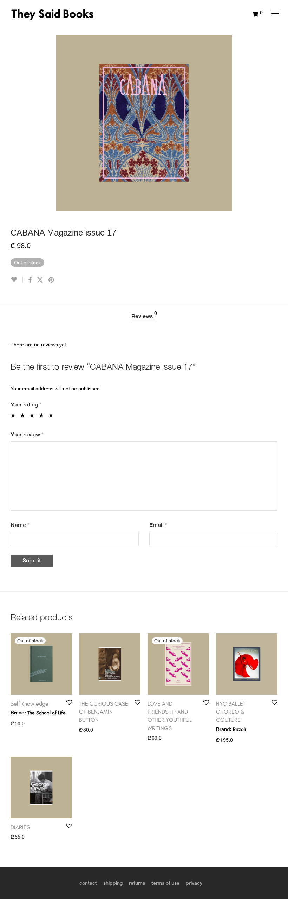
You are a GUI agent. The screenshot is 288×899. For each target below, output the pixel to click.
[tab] (144, 316)
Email (158, 525)
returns (137, 883)
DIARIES (20, 827)
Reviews (144, 315)
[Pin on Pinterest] (51, 280)
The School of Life (46, 713)
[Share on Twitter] (40, 280)
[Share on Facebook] (30, 280)
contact (88, 883)
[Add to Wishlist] (17, 280)
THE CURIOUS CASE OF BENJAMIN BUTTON (103, 711)
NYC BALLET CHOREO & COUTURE (231, 711)
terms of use (165, 883)
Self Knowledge (29, 703)
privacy (194, 883)
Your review (27, 434)
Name (20, 525)
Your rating (26, 404)
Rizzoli (239, 729)
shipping (113, 883)
